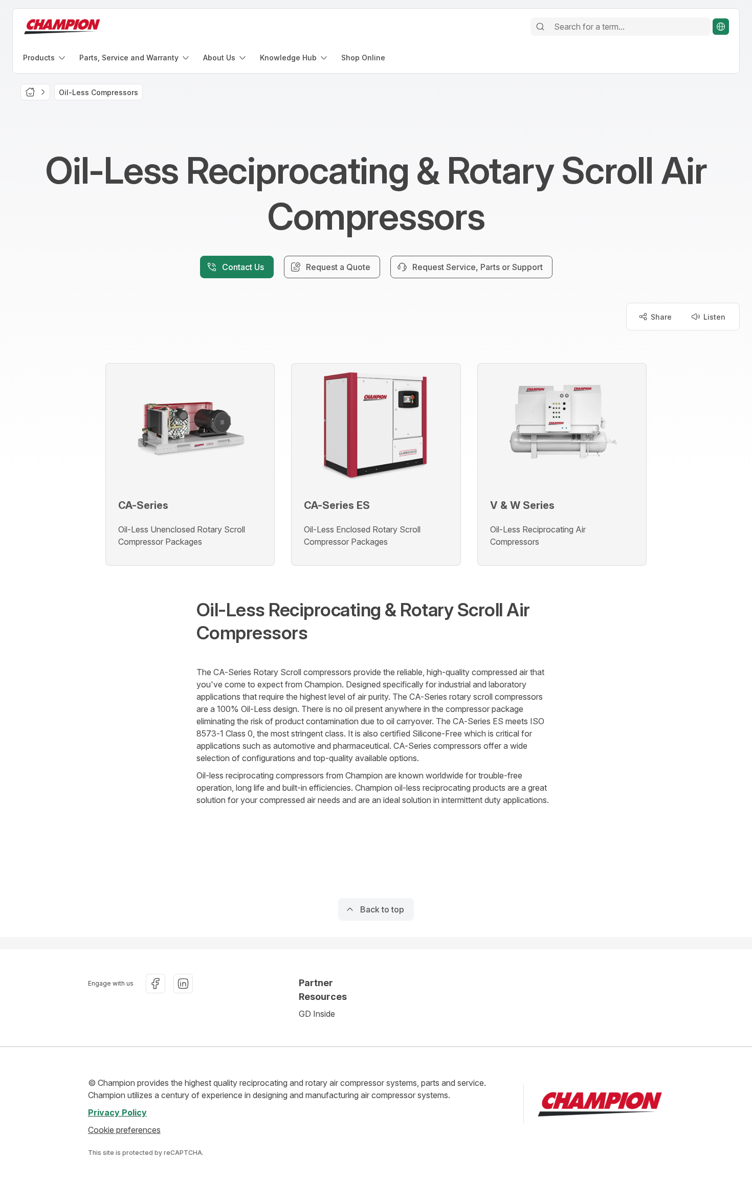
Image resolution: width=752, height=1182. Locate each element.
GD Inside (317, 1014)
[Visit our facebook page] (155, 983)
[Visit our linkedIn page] (183, 983)
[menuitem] (45, 57)
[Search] (540, 26)
